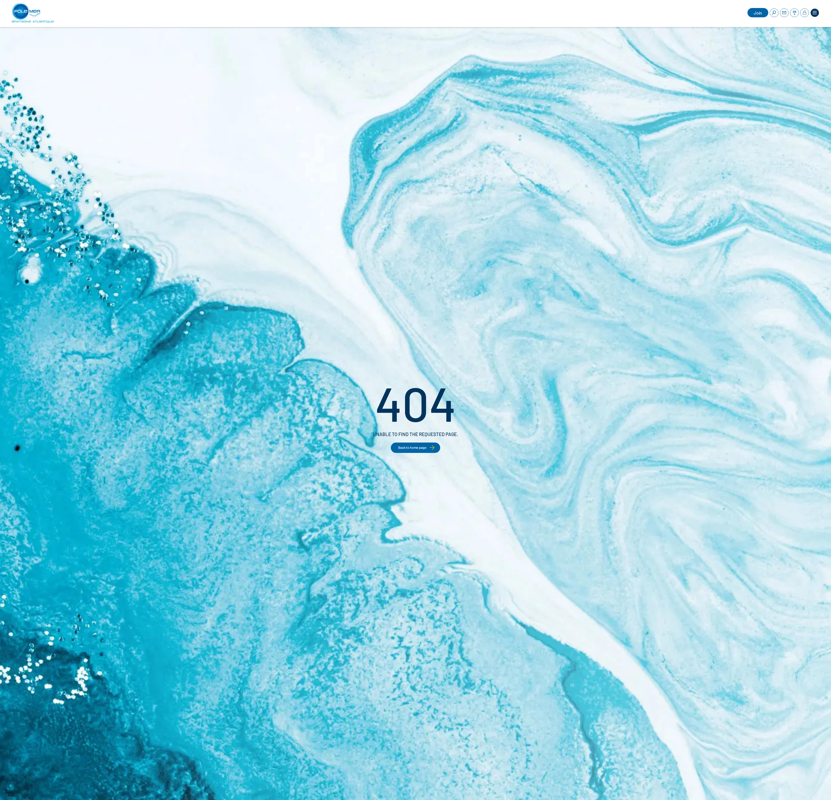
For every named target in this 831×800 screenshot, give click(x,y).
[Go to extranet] (804, 12)
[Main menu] (814, 12)
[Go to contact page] (784, 12)
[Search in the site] (774, 12)
